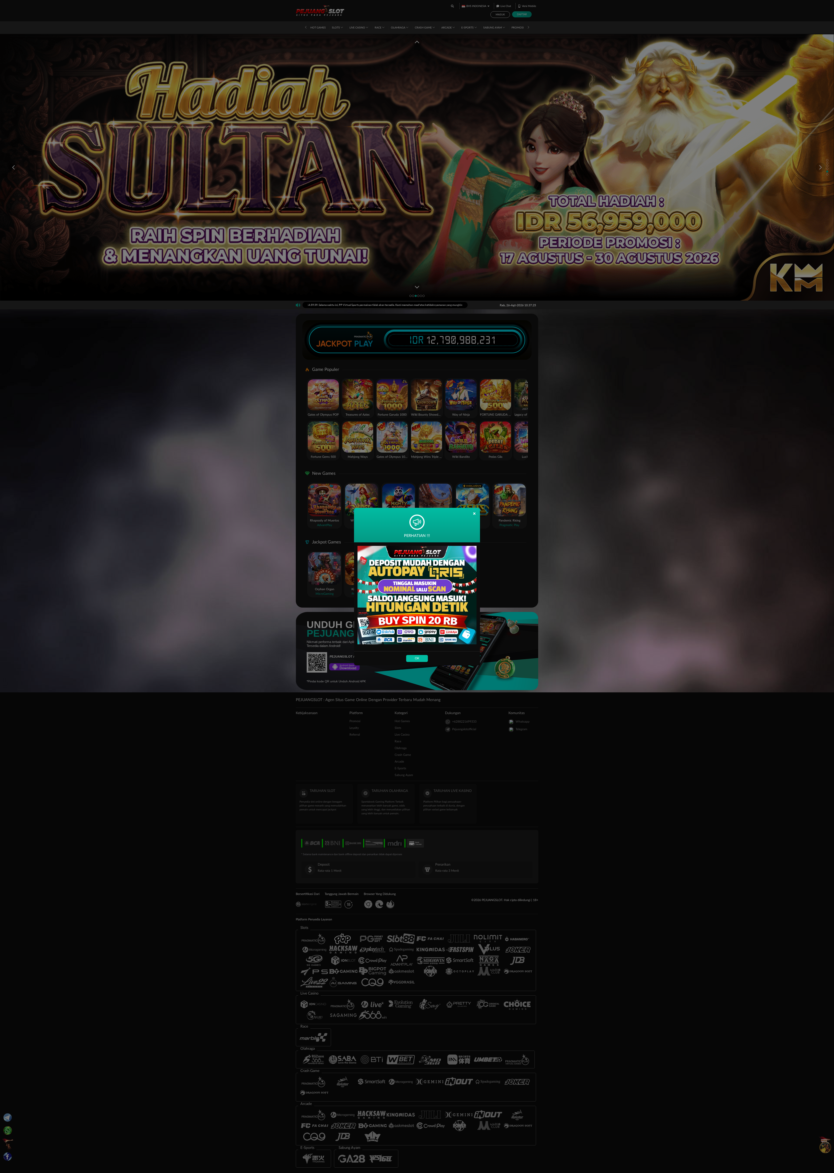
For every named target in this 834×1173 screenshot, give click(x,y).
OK (417, 658)
